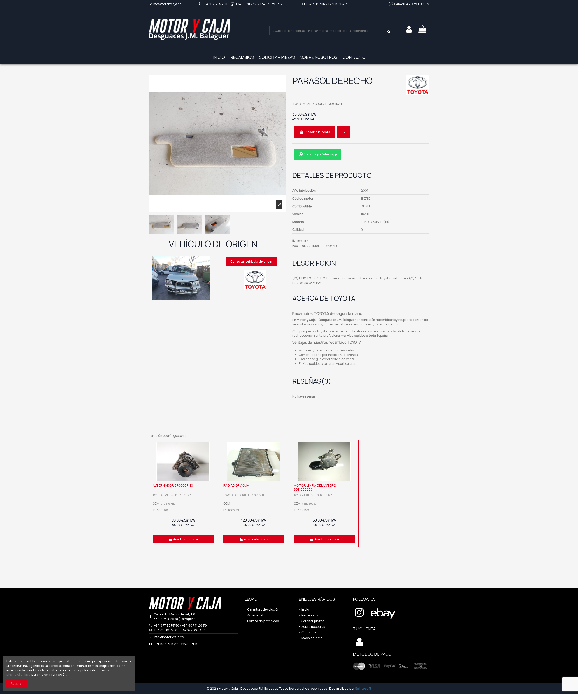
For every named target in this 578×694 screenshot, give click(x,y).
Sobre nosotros (313, 626)
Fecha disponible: (305, 245)
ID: (294, 240)
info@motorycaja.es (167, 4)
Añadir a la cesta (317, 132)
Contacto (308, 632)
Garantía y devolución (263, 609)
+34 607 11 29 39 (194, 625)
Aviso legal (255, 615)
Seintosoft (363, 688)
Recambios (309, 615)
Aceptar (17, 683)
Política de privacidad (263, 621)
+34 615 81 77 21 (246, 4)
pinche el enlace (18, 674)
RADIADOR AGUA (236, 485)
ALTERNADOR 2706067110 (173, 485)
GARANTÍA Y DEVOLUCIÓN (411, 4)
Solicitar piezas (312, 621)
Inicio (305, 609)
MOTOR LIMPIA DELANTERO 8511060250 (315, 487)
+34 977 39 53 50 (215, 4)
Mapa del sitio (311, 638)
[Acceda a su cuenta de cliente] (359, 644)
